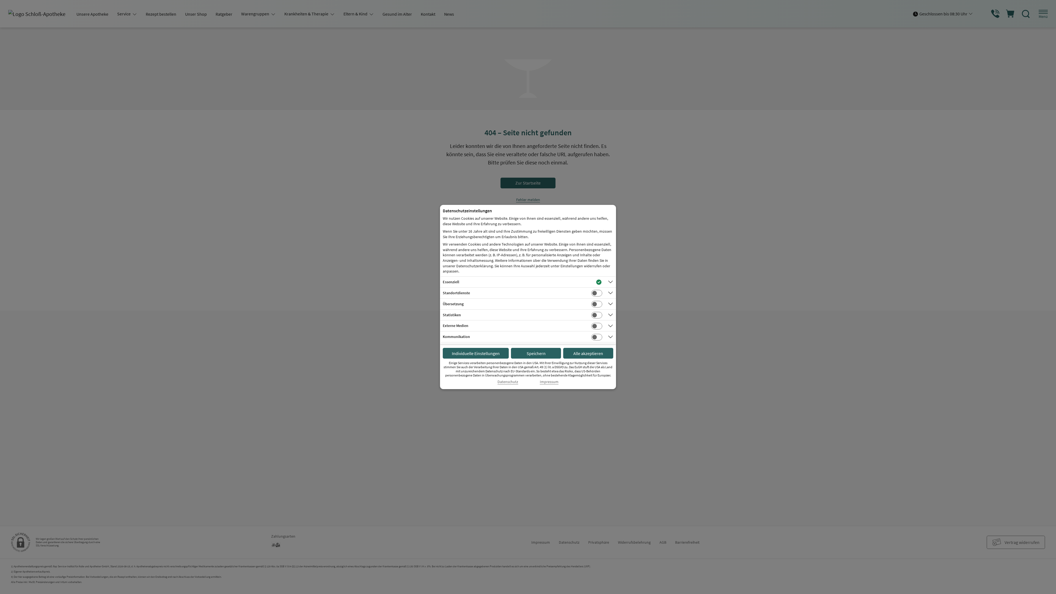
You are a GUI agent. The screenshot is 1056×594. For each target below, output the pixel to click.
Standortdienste (456, 292)
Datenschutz (507, 382)
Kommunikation (456, 336)
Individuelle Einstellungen (476, 353)
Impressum (549, 382)
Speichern (536, 353)
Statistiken (452, 314)
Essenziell (451, 281)
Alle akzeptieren (588, 353)
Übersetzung (453, 303)
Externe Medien (455, 325)
